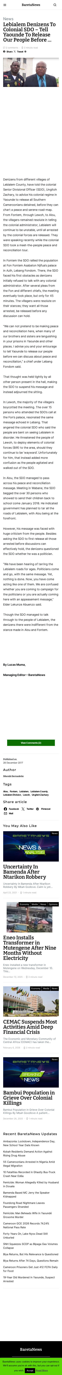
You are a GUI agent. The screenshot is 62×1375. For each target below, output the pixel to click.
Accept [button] (30, 1370)
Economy (24, 904)
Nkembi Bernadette (13, 776)
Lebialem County (39, 791)
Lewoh (26, 794)
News (8, 19)
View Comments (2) (31, 742)
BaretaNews (31, 5)
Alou (5, 791)
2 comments (12, 47)
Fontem (13, 791)
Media (35, 904)
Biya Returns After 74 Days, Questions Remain (30, 1260)
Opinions (53, 904)
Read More (42, 1370)
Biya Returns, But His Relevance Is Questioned (30, 1254)
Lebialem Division (12, 794)
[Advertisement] (28, 108)
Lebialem (24, 791)
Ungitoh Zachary (40, 794)
